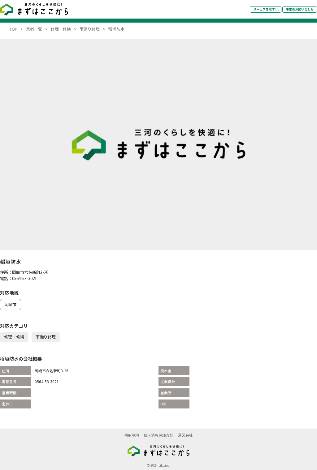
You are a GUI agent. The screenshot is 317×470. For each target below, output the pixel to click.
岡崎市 (10, 304)
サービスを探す (264, 9)
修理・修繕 (14, 337)
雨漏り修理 (46, 337)
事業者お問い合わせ (300, 9)
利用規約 (131, 435)
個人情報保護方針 (158, 435)
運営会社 (185, 435)
